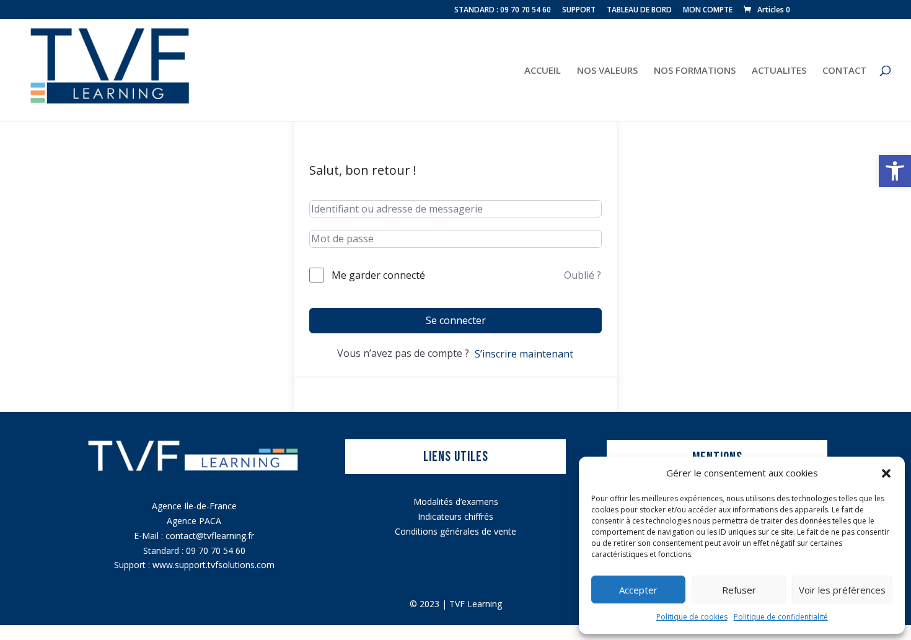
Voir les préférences (842, 590)
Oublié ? (582, 275)
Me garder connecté (378, 275)
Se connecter (456, 320)
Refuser (739, 590)
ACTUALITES (779, 71)
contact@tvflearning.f (208, 535)
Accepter (638, 590)
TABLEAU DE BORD (639, 10)
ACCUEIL (542, 71)
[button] (895, 171)
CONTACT (844, 71)
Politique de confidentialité (781, 617)
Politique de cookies (692, 617)
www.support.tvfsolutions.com (213, 565)
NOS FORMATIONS (695, 71)
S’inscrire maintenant (524, 354)
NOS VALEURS (607, 71)
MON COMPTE (708, 10)
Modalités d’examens (455, 501)
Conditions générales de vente (455, 531)
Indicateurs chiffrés (455, 516)
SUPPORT (579, 10)
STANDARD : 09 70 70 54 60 (502, 10)
